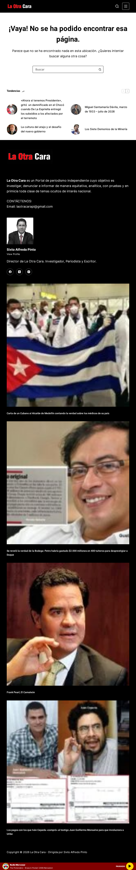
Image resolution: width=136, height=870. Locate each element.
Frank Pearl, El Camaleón (21, 692)
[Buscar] (117, 6)
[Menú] (125, 6)
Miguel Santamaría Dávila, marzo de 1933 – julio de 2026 (106, 109)
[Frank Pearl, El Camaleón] (68, 624)
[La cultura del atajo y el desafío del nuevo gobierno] (12, 129)
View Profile (13, 254)
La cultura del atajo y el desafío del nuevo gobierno (41, 129)
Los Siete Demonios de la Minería (106, 129)
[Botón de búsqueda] (100, 69)
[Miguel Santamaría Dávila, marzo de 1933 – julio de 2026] (76, 109)
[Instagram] (28, 271)
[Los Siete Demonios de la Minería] (76, 129)
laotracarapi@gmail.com (34, 206)
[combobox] (65, 69)
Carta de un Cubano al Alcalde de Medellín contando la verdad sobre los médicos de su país (58, 413)
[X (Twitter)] (19, 271)
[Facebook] (10, 271)
